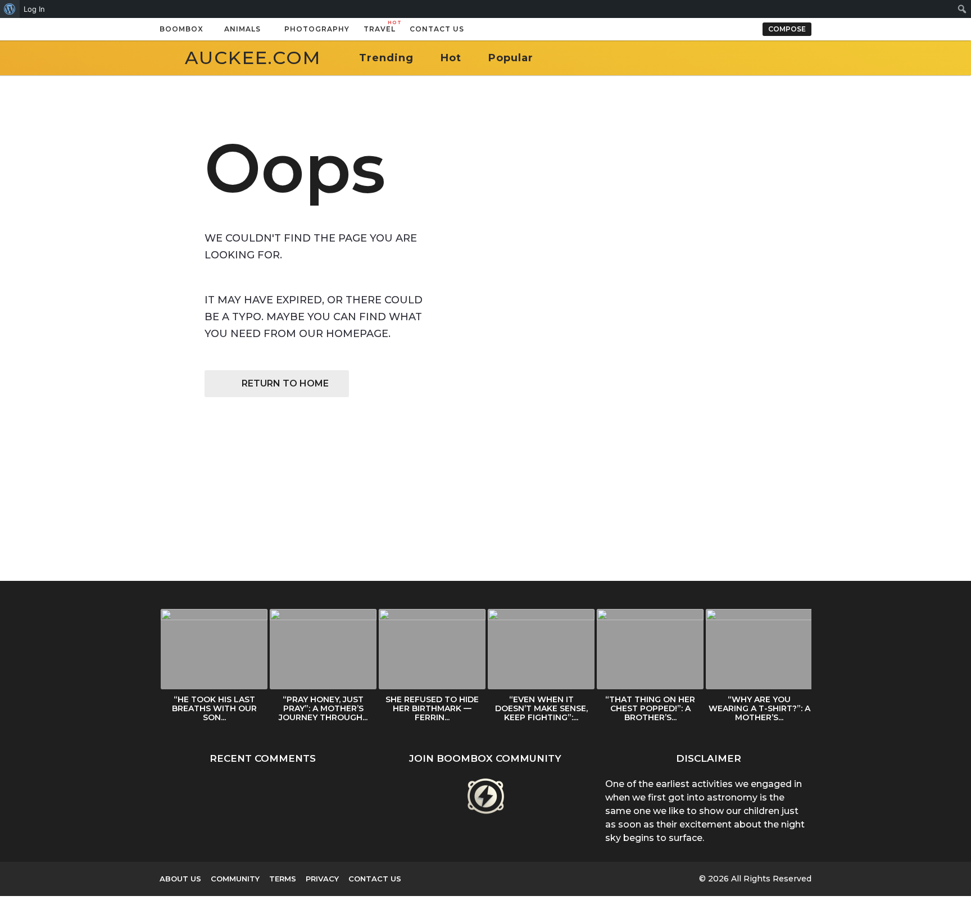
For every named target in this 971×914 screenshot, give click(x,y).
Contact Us (437, 29)
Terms (282, 878)
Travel (380, 26)
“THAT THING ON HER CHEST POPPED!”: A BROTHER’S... (650, 708)
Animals (242, 29)
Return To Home (285, 383)
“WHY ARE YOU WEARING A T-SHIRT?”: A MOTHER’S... (759, 708)
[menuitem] (10, 9)
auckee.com (253, 58)
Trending (386, 58)
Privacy (322, 878)
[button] (475, 29)
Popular (510, 58)
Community (235, 878)
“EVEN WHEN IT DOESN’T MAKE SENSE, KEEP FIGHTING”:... (541, 708)
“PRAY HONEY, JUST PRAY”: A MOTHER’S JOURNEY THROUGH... (323, 708)
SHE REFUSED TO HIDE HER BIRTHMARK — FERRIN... (432, 708)
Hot (451, 58)
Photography (317, 29)
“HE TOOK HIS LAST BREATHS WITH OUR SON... (214, 708)
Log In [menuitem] (34, 8)
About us (180, 878)
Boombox (181, 29)
